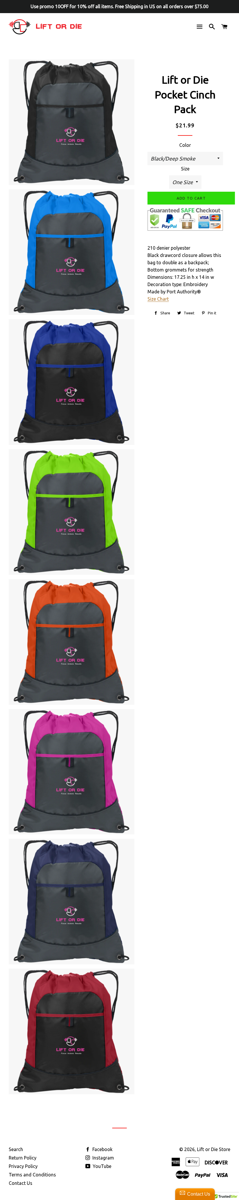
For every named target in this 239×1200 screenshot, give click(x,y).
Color (185, 145)
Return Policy (22, 1157)
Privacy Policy (23, 1166)
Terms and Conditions (32, 1174)
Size (185, 168)
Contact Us (20, 1183)
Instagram (102, 1157)
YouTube (101, 1166)
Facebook (102, 1149)
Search (16, 1149)
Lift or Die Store (213, 1149)
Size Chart (158, 299)
